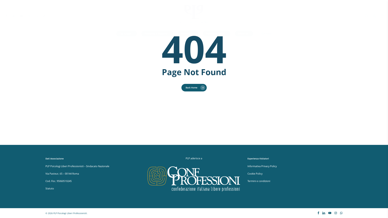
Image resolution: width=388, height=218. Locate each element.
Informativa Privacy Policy (262, 166)
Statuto (49, 188)
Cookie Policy (255, 173)
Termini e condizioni (259, 181)
